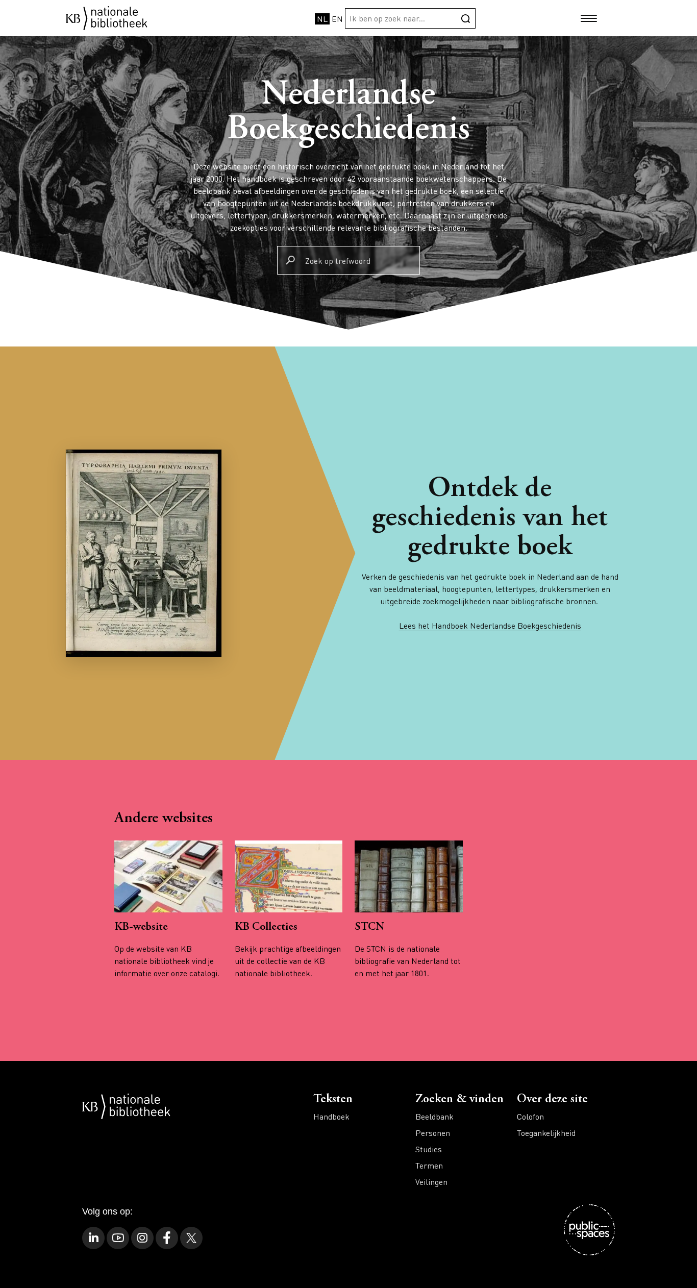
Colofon (530, 1116)
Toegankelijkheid (546, 1132)
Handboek (331, 1116)
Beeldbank (434, 1116)
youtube (118, 1238)
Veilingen (431, 1181)
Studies (428, 1149)
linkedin (93, 1238)
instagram (142, 1238)
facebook (167, 1238)
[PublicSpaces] (589, 1229)
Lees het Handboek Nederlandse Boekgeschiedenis (490, 625)
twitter (191, 1238)
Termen (429, 1165)
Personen (432, 1132)
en (337, 18)
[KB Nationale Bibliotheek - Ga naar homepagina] (106, 17)
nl (322, 18)
